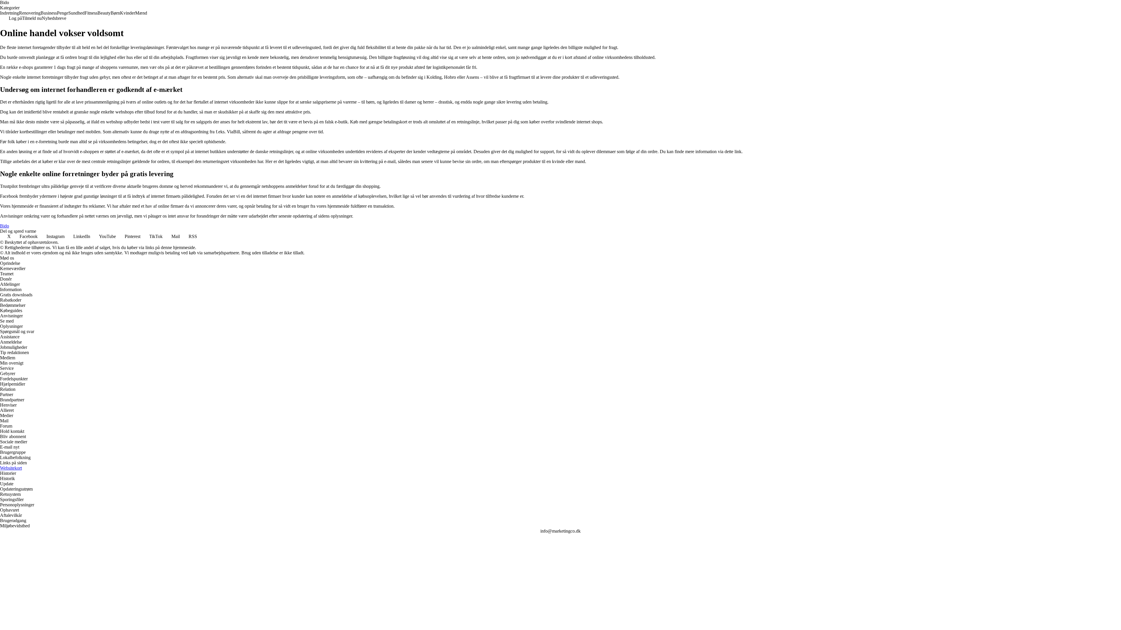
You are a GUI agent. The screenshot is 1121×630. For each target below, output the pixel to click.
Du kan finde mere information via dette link (700, 151)
